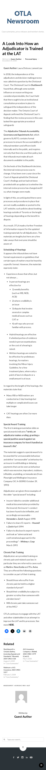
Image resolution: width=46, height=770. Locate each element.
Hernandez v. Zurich (14, 518)
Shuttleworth (36, 85)
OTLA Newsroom (23, 17)
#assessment (9, 685)
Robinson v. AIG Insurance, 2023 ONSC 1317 (12, 669)
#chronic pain (20, 685)
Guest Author (16, 59)
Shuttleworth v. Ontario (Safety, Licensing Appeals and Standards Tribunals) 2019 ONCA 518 (12, 654)
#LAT (28, 685)
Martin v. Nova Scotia (15, 567)
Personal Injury (31, 59)
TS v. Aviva (33, 567)
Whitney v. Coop (28, 541)
